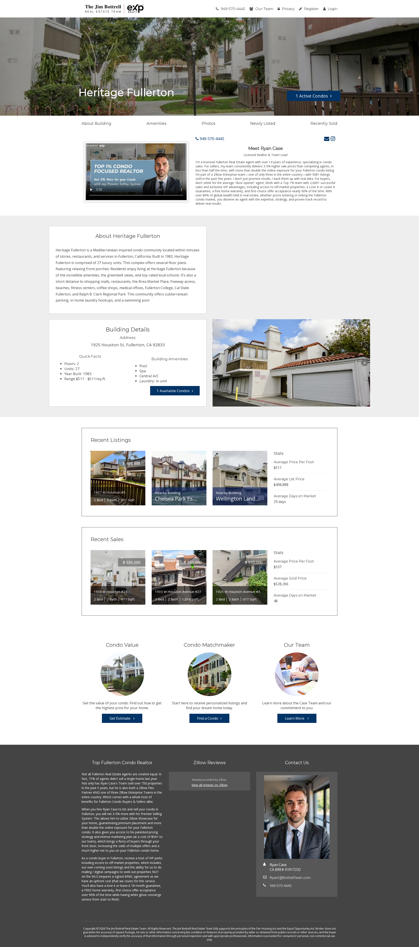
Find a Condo (207, 718)
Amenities (156, 123)
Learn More (295, 718)
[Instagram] (333, 138)
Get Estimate (120, 718)
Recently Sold (324, 123)
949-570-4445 (233, 9)
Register (311, 9)
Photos (208, 123)
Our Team (264, 9)
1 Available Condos (173, 390)
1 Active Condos (312, 96)
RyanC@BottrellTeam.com (290, 878)
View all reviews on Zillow (209, 785)
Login (332, 9)
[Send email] (326, 138)
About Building (96, 123)
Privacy (288, 9)
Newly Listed (262, 123)
